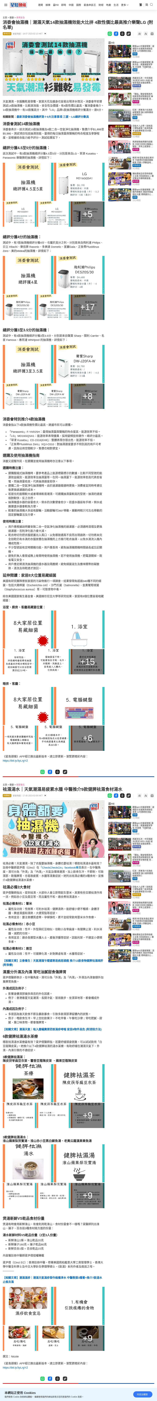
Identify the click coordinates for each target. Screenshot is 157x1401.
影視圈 (136, 102)
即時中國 (136, 86)
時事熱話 (136, 165)
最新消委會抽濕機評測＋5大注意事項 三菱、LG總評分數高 (53, 116)
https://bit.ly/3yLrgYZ (15, 760)
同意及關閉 (142, 1394)
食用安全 (20, 17)
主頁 (5, 17)
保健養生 (20, 784)
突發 (135, 54)
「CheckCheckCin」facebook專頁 (60, 867)
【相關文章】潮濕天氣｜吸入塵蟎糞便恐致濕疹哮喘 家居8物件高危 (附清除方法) (52, 1029)
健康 (12, 17)
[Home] (18, 4)
